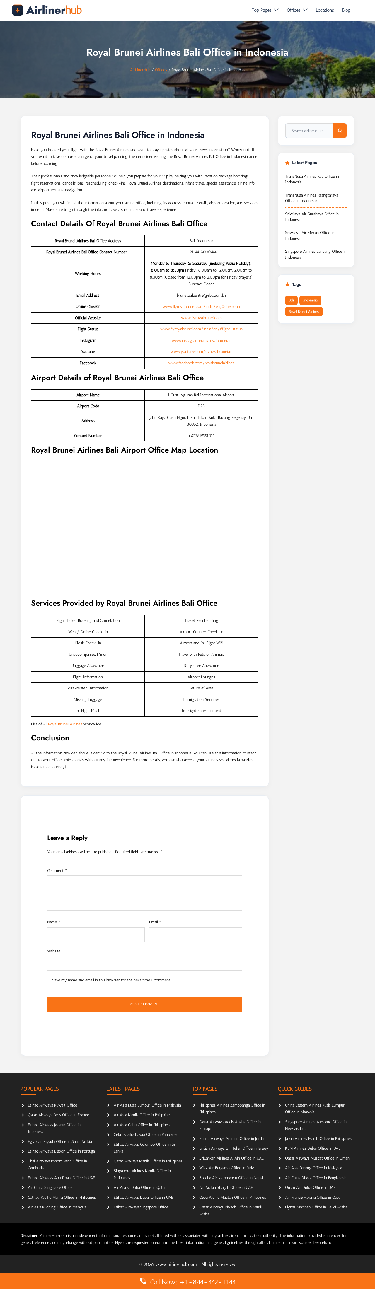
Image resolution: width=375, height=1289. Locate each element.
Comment (57, 870)
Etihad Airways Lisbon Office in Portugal (61, 1151)
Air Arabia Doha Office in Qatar (140, 1187)
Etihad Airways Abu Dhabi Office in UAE (61, 1177)
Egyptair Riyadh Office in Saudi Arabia (60, 1141)
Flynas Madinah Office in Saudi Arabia (316, 1207)
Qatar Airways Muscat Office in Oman (317, 1158)
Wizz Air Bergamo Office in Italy (226, 1167)
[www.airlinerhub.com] (47, 10)
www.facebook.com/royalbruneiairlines (201, 363)
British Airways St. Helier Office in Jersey (233, 1148)
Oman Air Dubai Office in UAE (310, 1187)
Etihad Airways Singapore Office (141, 1207)
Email (155, 922)
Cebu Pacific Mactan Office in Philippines (232, 1197)
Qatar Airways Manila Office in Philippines (148, 1161)
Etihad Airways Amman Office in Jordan (232, 1138)
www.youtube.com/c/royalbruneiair (201, 351)
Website (53, 951)
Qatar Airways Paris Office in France (58, 1114)
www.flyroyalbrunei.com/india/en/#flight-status (201, 329)
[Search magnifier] (340, 130)
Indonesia (310, 300)
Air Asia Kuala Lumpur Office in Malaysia (147, 1105)
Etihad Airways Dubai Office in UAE (143, 1197)
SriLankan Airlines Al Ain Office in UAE (231, 1158)
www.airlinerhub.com (177, 1264)
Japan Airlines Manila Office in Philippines (318, 1138)
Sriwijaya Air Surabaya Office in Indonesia (312, 216)
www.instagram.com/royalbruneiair (201, 340)
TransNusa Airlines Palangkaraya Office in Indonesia (311, 198)
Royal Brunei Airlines (65, 724)
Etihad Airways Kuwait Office (52, 1105)
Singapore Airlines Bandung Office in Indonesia (315, 254)
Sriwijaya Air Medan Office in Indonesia (309, 235)
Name (53, 922)
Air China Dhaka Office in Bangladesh (315, 1177)
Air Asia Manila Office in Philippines (142, 1114)
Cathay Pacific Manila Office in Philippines (62, 1197)
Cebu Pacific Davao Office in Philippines (146, 1134)
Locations (325, 10)
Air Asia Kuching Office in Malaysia (57, 1207)
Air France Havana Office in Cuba (312, 1197)
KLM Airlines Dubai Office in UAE (312, 1148)
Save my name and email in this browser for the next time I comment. (111, 980)
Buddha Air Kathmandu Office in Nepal (231, 1177)
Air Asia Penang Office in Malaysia (313, 1167)
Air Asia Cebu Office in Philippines (142, 1124)
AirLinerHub (140, 69)
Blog (346, 10)
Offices (294, 10)
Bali (291, 300)
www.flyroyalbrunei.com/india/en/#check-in (201, 306)
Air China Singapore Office (50, 1187)
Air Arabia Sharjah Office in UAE (226, 1187)
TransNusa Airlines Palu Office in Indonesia (312, 179)
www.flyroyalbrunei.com (201, 317)
